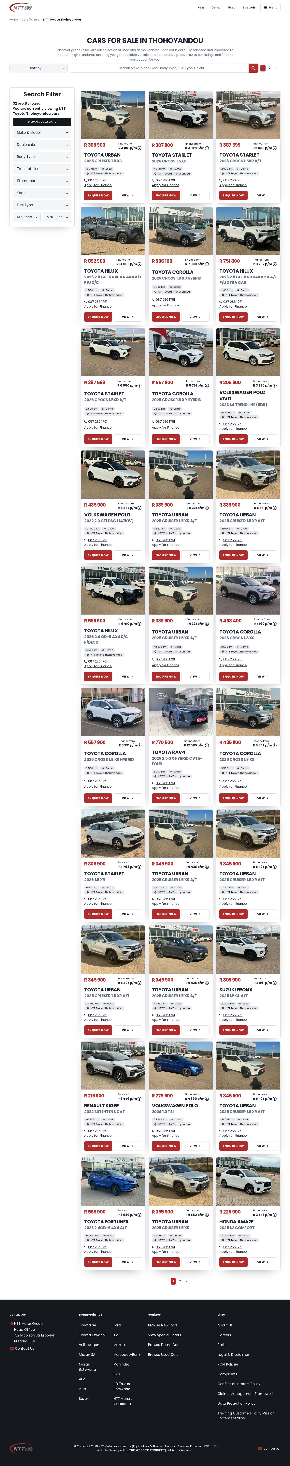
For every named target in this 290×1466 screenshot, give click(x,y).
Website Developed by (131, 1450)
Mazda (119, 1344)
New (200, 7)
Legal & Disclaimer (233, 1354)
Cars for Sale (30, 20)
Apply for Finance (98, 185)
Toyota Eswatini (92, 1335)
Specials (249, 7)
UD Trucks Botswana (121, 1386)
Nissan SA (87, 1354)
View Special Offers (164, 1335)
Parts (222, 1344)
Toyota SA (87, 1325)
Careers (224, 1335)
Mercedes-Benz (126, 1354)
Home (13, 20)
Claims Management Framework (245, 1393)
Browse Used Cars (163, 1354)
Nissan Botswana (87, 1367)
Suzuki (84, 1398)
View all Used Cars (42, 122)
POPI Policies (228, 1364)
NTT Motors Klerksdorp (122, 1401)
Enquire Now (98, 195)
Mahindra (121, 1364)
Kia (116, 1335)
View (125, 195)
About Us (225, 1325)
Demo (216, 7)
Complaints (227, 1374)
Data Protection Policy (236, 1403)
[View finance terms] (139, 148)
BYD (116, 1374)
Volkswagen (89, 1344)
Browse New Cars (162, 1325)
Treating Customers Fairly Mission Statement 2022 (246, 1416)
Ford (117, 1325)
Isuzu (83, 1389)
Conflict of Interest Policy (239, 1384)
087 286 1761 (97, 180)
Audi (82, 1379)
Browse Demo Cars (164, 1344)
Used (231, 7)
